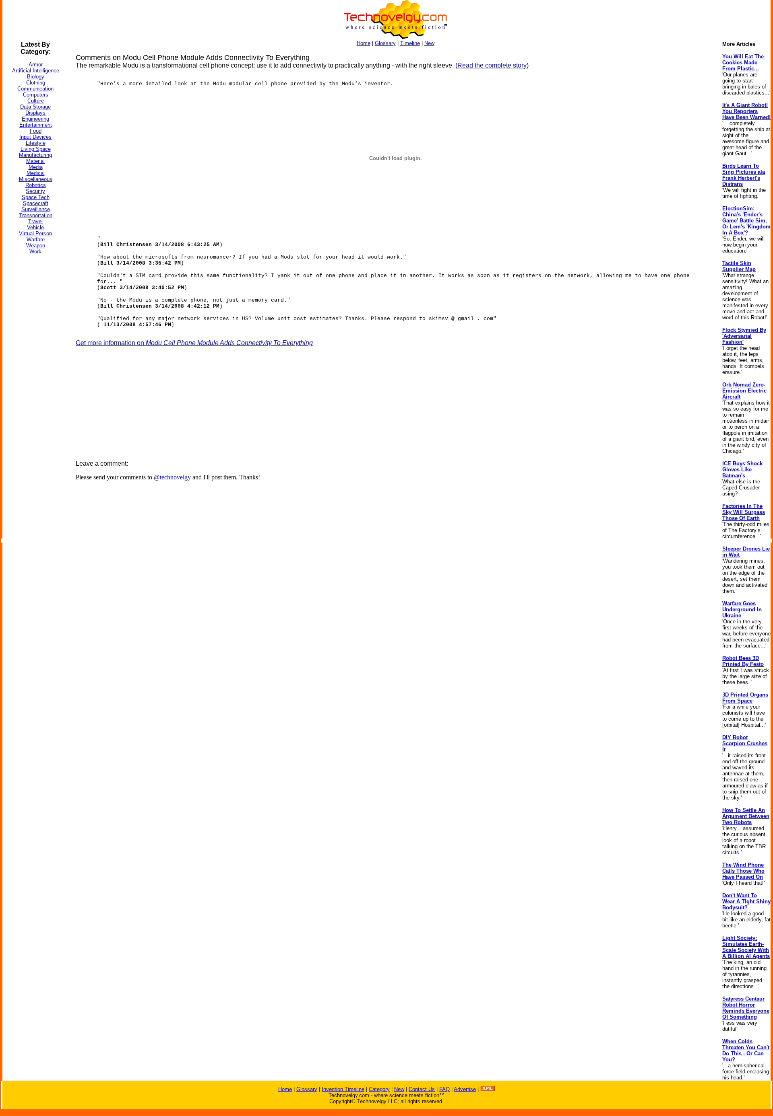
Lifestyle (35, 143)
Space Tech (36, 197)
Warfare (36, 239)
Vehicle (35, 227)
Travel (35, 221)
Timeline (410, 43)
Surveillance (35, 209)
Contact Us (422, 1089)
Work (35, 252)
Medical (36, 173)
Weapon (35, 246)
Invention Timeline (343, 1089)
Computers (35, 95)
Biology (35, 77)
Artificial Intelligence (35, 71)
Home (363, 43)
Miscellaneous (35, 179)
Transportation (35, 215)
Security (35, 191)
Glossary (385, 43)
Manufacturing (35, 155)
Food (35, 131)
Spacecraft (35, 203)
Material (35, 161)
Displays (35, 113)
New (429, 43)
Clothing (35, 83)
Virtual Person (35, 233)
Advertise (465, 1089)
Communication (35, 89)
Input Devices (35, 137)
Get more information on (194, 342)
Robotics (35, 185)
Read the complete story (492, 65)
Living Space (36, 149)
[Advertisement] (34, 381)
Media (36, 167)
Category (379, 1089)
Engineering (35, 119)
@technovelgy (172, 477)
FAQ (444, 1089)
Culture (35, 101)
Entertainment (35, 125)
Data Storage (35, 107)
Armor (36, 65)
